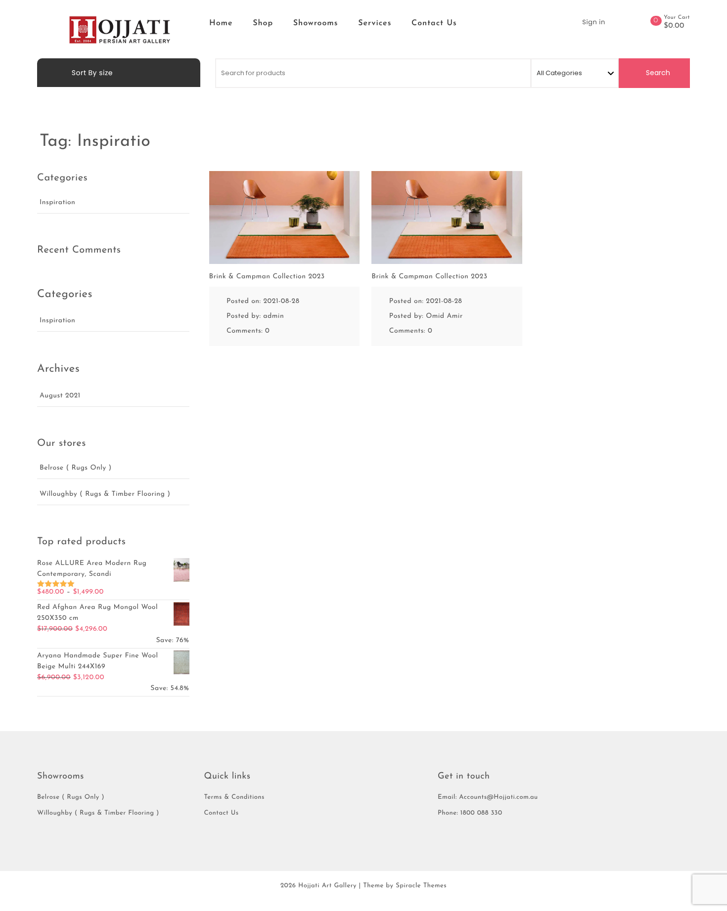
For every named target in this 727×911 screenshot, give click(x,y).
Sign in (593, 22)
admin (273, 316)
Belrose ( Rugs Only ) (76, 468)
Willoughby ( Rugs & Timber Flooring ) (105, 494)
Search (657, 73)
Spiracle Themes (421, 886)
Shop (263, 23)
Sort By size (91, 73)
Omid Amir (444, 316)
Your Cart (677, 17)
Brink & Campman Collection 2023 (267, 276)
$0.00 (674, 26)
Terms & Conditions (234, 797)
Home (221, 23)
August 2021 (60, 395)
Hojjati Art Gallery (327, 886)
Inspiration (57, 202)
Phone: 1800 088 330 (470, 813)
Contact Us (434, 23)
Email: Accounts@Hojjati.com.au (488, 797)
